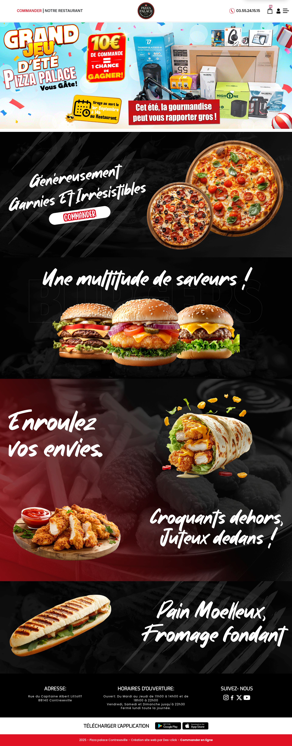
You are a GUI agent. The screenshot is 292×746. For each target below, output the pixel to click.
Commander (29, 11)
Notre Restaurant (64, 11)
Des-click (170, 740)
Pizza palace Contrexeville (109, 740)
